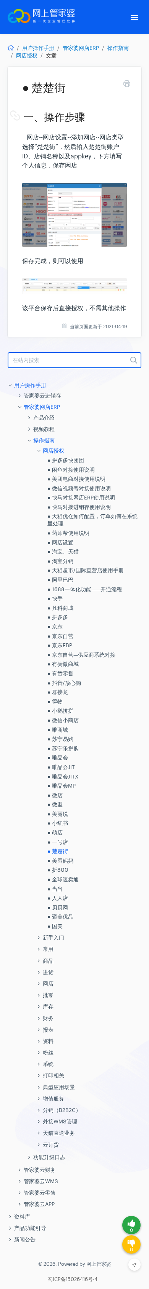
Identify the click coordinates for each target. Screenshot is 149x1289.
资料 (48, 1041)
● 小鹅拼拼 (60, 710)
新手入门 (53, 937)
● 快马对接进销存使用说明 (79, 507)
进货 (48, 972)
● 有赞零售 (60, 673)
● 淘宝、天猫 (63, 551)
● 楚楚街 (57, 851)
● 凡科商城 (60, 608)
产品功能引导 (30, 1228)
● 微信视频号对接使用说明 (79, 488)
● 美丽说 (57, 813)
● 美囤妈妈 (60, 860)
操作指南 (118, 48)
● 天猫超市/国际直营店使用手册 (85, 570)
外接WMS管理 (60, 1121)
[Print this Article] (126, 85)
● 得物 (55, 701)
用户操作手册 (38, 48)
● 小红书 (57, 823)
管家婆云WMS (41, 1181)
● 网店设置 (60, 542)
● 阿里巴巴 (60, 579)
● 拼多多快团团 (65, 460)
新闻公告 (25, 1239)
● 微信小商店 (63, 720)
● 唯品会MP (61, 785)
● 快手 (55, 598)
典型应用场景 (59, 1087)
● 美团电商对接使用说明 (76, 478)
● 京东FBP (59, 645)
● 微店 (55, 795)
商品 (48, 960)
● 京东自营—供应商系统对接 (81, 654)
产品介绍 (44, 417)
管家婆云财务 (40, 1169)
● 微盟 (55, 804)
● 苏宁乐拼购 (63, 748)
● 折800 (57, 869)
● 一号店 (57, 842)
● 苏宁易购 (60, 738)
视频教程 (44, 429)
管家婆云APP (39, 1204)
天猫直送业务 (59, 1132)
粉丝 (48, 1052)
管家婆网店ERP (81, 48)
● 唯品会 (57, 757)
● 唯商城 (57, 729)
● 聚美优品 (60, 916)
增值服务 (53, 1098)
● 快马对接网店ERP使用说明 (81, 497)
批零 (48, 995)
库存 (48, 1006)
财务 (48, 1018)
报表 (48, 1029)
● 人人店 (57, 898)
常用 (48, 949)
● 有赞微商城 (63, 663)
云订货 (51, 1144)
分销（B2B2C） (62, 1110)
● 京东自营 (60, 636)
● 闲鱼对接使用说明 (71, 469)
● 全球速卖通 (63, 879)
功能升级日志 (49, 1157)
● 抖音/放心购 (64, 683)
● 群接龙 (57, 692)
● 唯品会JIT (61, 767)
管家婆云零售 (40, 1192)
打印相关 (53, 1075)
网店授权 (26, 55)
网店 (48, 983)
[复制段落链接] (22, 117)
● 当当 (55, 888)
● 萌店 (55, 832)
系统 (48, 1064)
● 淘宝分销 (60, 561)
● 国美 (55, 926)
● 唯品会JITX (62, 776)
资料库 (22, 1216)
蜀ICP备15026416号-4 (72, 1279)
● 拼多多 (57, 617)
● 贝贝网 (57, 907)
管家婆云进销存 (42, 395)
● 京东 (55, 626)
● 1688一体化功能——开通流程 (84, 589)
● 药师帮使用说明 (68, 533)
